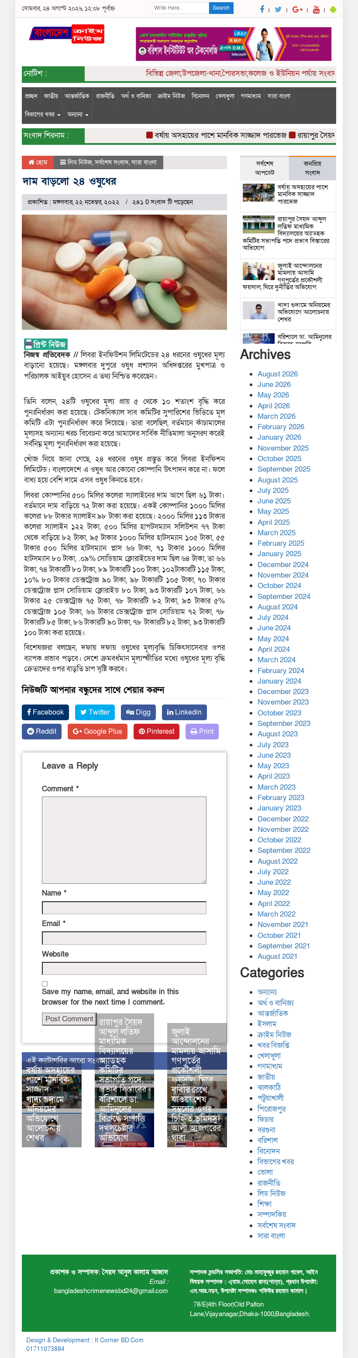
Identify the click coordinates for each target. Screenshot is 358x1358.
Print (205, 731)
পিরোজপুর (272, 1109)
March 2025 (277, 533)
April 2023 (274, 776)
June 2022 (274, 882)
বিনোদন (200, 96)
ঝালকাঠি (269, 1088)
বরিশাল (268, 1141)
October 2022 (279, 840)
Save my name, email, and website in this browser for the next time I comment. (110, 997)
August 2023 (278, 734)
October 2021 (279, 935)
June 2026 (274, 385)
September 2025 (284, 469)
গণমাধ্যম (251, 96)
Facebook (47, 712)
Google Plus (102, 731)
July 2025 (273, 491)
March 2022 (277, 914)
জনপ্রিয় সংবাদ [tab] (312, 168)
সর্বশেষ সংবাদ (112, 162)
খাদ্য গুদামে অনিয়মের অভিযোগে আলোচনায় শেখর (45, 1119)
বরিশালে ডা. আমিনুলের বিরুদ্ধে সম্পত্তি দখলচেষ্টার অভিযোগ (122, 1119)
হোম (40, 162)
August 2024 (278, 607)
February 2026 (281, 427)
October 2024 (279, 586)
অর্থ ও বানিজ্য (136, 96)
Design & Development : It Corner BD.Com (85, 1340)
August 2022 (278, 861)
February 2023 (281, 798)
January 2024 (279, 681)
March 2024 (277, 660)
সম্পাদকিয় (272, 1215)
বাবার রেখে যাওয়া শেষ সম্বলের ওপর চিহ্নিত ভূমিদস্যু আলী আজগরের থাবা (196, 1114)
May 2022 (273, 893)
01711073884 (45, 1349)
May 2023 (273, 766)
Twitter (98, 712)
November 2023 (283, 702)
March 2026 (277, 416)
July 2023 (273, 745)
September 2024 (284, 597)
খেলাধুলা (225, 96)
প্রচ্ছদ (31, 96)
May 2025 (273, 511)
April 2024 (274, 649)
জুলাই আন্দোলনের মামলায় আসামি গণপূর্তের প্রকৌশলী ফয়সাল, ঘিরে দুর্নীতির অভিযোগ (196, 1065)
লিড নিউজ (80, 162)
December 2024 (283, 565)
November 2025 (283, 448)
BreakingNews (312, 1340)
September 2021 (284, 946)
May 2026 (273, 395)
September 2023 (284, 723)
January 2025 (279, 554)
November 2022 (283, 829)
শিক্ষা (265, 1204)
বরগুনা (266, 1130)
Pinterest (159, 731)
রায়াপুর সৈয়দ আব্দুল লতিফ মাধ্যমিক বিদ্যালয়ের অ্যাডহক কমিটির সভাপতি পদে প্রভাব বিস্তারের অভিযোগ (122, 1061)
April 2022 (274, 904)
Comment (60, 789)
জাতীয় (51, 96)
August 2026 (278, 374)
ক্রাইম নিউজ (171, 96)
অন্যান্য (75, 114)
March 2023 (277, 787)
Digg (142, 712)
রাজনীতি (105, 96)
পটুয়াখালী (271, 1098)
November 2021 (283, 925)
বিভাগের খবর (40, 114)
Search (221, 7)
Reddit (45, 731)
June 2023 (274, 755)
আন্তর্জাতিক (77, 96)
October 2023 (279, 713)
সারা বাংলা (279, 96)
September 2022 (284, 850)
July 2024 (273, 617)
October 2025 (279, 459)
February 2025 (281, 543)
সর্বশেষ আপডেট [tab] (264, 168)
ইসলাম (267, 1024)
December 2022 (283, 819)
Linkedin (187, 712)
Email (53, 924)
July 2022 (273, 872)
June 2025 (274, 501)
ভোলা (265, 1172)
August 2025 (278, 480)
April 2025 (274, 522)
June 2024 (274, 628)
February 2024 (281, 671)
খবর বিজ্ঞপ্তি (273, 1045)
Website (55, 954)
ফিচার (265, 1120)
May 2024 (273, 639)
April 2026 (274, 406)
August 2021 (278, 956)
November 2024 (283, 575)
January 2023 (279, 808)
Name (54, 893)
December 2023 (283, 692)
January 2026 (279, 437)
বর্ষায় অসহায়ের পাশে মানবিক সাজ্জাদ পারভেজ (208, 135)
